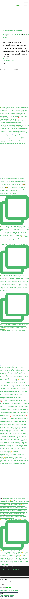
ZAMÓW (8, 587)
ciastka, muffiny (18, 34)
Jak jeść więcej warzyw (6, 596)
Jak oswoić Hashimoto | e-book (9, 592)
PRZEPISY (26, 3)
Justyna (12, 60)
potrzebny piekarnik (19, 36)
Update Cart (3, 587)
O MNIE (26, 1)
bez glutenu (6, 34)
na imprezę (10, 36)
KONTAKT (26, 7)
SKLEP (25, 6)
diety (24, 34)
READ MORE (6, 58)
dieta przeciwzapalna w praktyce (12, 30)
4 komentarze (6, 60)
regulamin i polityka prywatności (9, 569)
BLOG (25, 4)
